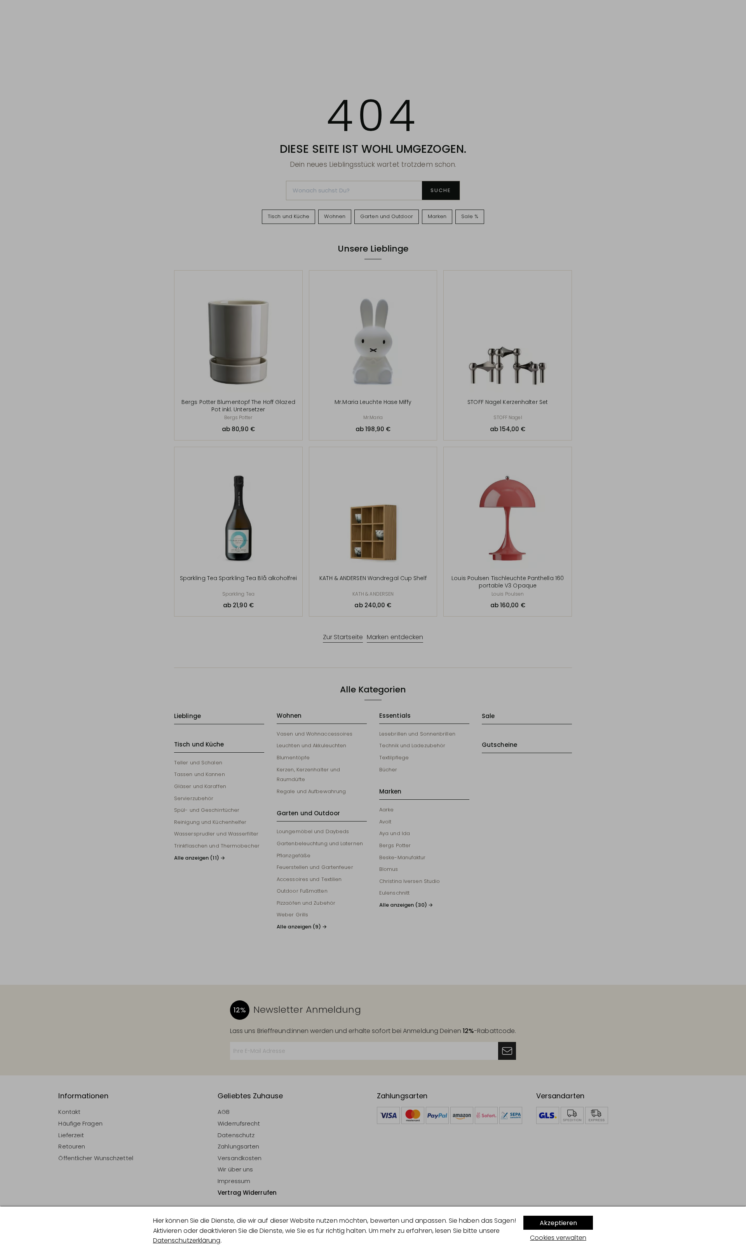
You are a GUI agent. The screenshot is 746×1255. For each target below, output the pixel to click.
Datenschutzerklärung (187, 1240)
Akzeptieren (558, 1222)
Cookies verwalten (558, 1237)
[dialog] (373, 1230)
